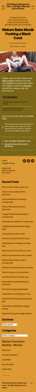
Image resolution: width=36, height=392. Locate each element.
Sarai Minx (6, 360)
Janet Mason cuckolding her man (16, 294)
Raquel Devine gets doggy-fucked (17, 313)
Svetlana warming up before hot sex (17, 267)
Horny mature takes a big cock (15, 187)
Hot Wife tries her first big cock (15, 277)
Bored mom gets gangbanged (15, 289)
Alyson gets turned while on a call (16, 251)
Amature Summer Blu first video (16, 238)
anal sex (8, 124)
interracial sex (10, 131)
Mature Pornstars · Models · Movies (14, 343)
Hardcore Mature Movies (18, 22)
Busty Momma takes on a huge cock (17, 221)
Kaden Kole (7, 369)
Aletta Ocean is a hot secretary (15, 272)
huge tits (28, 128)
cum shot (27, 126)
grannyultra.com (11, 128)
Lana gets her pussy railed (13, 234)
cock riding (19, 126)
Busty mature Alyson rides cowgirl (17, 255)
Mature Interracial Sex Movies (18, 25)
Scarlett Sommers (10, 355)
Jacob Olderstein (20, 43)
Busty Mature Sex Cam (18, 20)
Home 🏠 (6, 161)
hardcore (20, 128)
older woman (25, 131)
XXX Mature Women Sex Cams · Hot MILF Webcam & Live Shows (18, 6)
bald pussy (15, 124)
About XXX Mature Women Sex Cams (8, 170)
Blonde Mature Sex (18, 17)
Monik (18, 131)
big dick (30, 124)
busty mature (9, 126)
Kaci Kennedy (8, 364)
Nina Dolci (6, 350)
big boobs (23, 124)
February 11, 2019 (19, 46)
